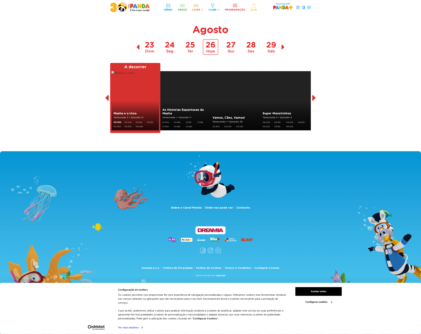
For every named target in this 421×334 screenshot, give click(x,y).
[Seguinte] (314, 98)
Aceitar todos (318, 291)
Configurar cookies (316, 301)
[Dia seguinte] (283, 47)
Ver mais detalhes (128, 327)
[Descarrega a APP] (283, 7)
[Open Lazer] (202, 10)
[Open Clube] (218, 10)
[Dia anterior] (137, 47)
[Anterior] (107, 98)
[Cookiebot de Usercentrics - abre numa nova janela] (96, 327)
